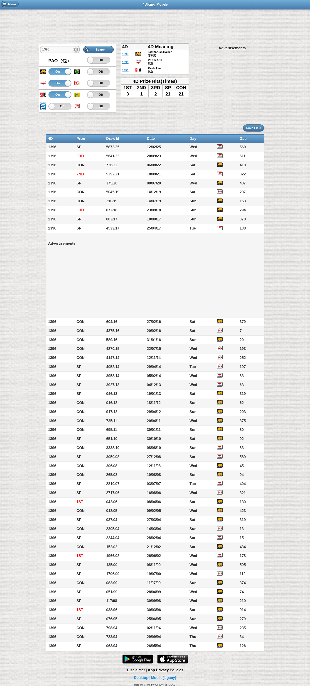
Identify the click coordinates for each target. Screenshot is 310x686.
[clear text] (76, 50)
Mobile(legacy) (163, 678)
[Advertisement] (155, 24)
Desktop (141, 678)
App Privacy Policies (165, 670)
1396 (125, 54)
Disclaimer (136, 670)
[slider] (90, 60)
